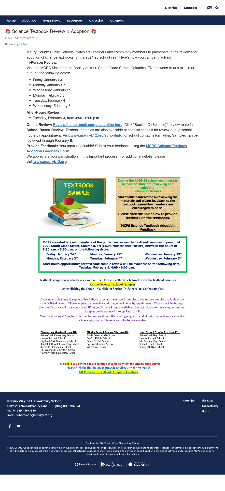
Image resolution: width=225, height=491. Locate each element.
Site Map (207, 400)
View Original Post (18, 44)
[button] (192, 7)
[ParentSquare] (85, 464)
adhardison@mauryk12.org (33, 415)
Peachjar (189, 400)
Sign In (205, 411)
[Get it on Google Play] (111, 464)
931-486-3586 (26, 411)
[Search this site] (216, 7)
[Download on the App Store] (139, 464)
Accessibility (209, 406)
